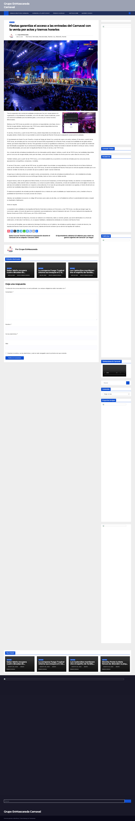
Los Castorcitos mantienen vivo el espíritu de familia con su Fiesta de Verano (82, 272)
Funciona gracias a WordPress (11, 818)
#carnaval (29, 36)
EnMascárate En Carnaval (19, 13)
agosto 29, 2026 (13, 666)
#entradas (35, 36)
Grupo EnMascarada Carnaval (22, 811)
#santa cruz (51, 36)
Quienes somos (87, 13)
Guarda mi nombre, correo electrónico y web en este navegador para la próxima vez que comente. (37, 353)
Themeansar (32, 818)
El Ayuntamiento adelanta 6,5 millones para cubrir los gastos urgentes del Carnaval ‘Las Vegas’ (75, 236)
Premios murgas (59, 13)
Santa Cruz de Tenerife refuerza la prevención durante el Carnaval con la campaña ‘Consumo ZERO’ (29, 236)
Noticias (12, 22)
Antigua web (73, 13)
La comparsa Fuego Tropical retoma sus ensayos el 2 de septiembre (51, 272)
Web (6, 343)
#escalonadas (43, 36)
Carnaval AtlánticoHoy (41, 13)
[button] (127, 13)
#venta (64, 36)
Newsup (25, 818)
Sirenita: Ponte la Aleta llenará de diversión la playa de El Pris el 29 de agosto (114, 664)
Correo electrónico (11, 334)
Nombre (8, 324)
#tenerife (58, 36)
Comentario (9, 292)
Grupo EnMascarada (23, 34)
